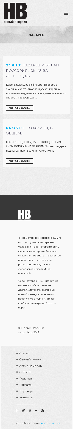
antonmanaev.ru (52, 423)
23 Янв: (32, 70)
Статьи (24, 353)
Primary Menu (66, 13)
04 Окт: (29, 130)
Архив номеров (30, 366)
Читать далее (19, 108)
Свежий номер (30, 359)
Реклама (25, 384)
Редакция (26, 378)
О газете (25, 372)
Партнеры (26, 391)
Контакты (26, 397)
